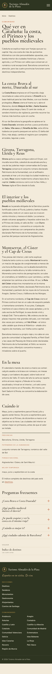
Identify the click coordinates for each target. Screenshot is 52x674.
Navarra (5, 645)
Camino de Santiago (10, 606)
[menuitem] (47, 639)
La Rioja (30, 641)
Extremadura (32, 632)
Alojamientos (7, 602)
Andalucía (6, 616)
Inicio (4, 16)
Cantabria (31, 620)
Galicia (5, 637)
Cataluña (6, 628)
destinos (9, 482)
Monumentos (7, 594)
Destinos (12, 16)
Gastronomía (7, 598)
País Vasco (31, 645)
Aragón (30, 616)
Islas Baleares (33, 637)
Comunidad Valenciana (12, 632)
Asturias (5, 620)
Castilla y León (8, 624)
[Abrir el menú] (48, 5)
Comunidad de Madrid (36, 628)
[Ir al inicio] (47, 668)
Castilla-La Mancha (35, 624)
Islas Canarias (8, 641)
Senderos (6, 590)
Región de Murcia (9, 649)
